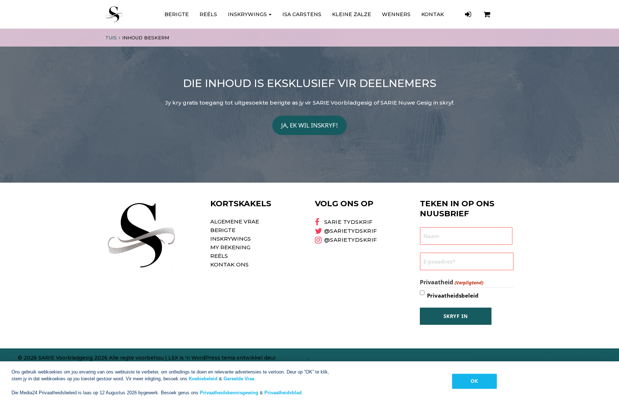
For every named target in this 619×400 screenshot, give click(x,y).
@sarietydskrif (350, 239)
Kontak (432, 14)
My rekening (230, 247)
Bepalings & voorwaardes (509, 358)
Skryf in (455, 316)
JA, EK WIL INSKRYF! (309, 125)
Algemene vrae (234, 221)
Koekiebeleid (203, 378)
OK (474, 381)
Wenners (396, 14)
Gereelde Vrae (239, 378)
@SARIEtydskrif (350, 230)
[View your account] (469, 14)
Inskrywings (247, 14)
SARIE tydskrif (348, 221)
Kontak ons (229, 264)
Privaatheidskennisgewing (229, 392)
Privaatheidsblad (283, 392)
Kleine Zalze (351, 14)
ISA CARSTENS (301, 14)
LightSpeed (292, 358)
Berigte (176, 14)
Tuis (111, 37)
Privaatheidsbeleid (453, 295)
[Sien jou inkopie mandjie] (488, 14)
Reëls (208, 14)
